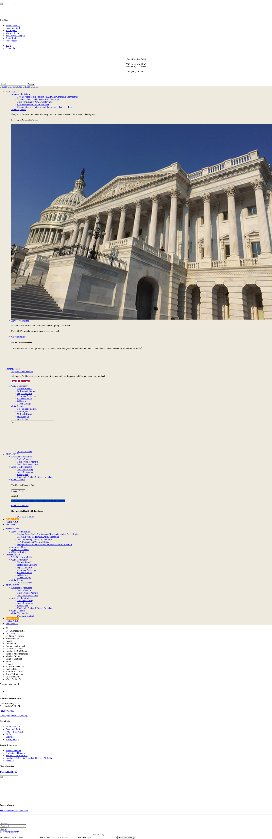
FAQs (8, 45)
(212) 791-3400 (7, 711)
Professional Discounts (16, 753)
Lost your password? (9, 832)
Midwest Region (13, 33)
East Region (11, 30)
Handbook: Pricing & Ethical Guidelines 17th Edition (30, 758)
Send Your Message (127, 837)
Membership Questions (10, 79)
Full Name (4, 837)
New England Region (15, 35)
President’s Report (21, 381)
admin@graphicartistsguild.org (13, 715)
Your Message (84, 837)
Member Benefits (13, 750)
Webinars (10, 760)
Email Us (4, 76)
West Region (11, 41)
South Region (12, 38)
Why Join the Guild (14, 732)
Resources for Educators (16, 755)
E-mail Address (44, 837)
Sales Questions (7, 81)
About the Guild (13, 25)
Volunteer (10, 737)
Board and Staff (13, 28)
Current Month (18, 491)
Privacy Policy (12, 48)
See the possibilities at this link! (14, 810)
